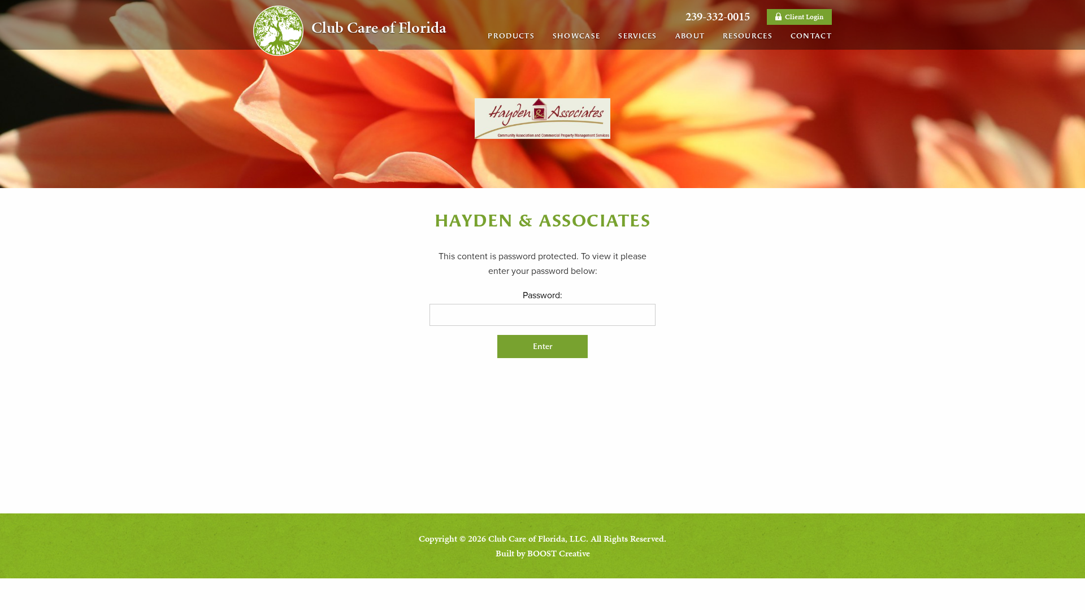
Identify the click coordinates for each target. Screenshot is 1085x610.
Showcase (576, 36)
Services (637, 36)
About (690, 36)
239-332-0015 (717, 16)
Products (511, 36)
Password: (542, 295)
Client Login (803, 17)
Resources (747, 36)
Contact (811, 36)
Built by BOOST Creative (543, 553)
